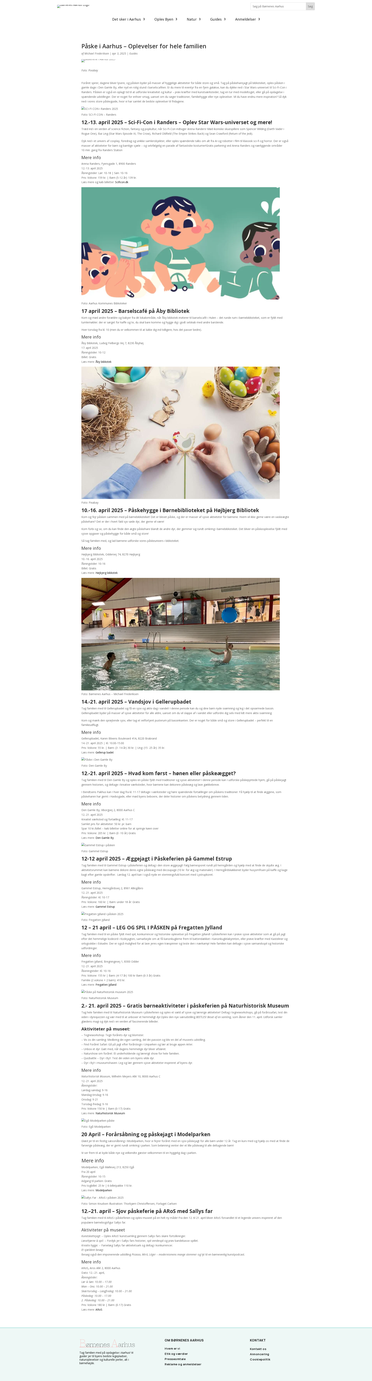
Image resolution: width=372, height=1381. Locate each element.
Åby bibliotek (103, 362)
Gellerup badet (105, 752)
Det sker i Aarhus (126, 20)
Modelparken (104, 1190)
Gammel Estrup (105, 906)
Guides (216, 20)
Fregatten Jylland (106, 984)
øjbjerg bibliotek (107, 573)
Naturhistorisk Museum (110, 1113)
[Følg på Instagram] (87, 1370)
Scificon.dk (121, 182)
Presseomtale (175, 1359)
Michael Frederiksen (96, 53)
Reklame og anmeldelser (183, 1364)
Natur (192, 20)
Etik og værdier (176, 1354)
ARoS (99, 1309)
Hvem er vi (172, 1348)
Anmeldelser (245, 20)
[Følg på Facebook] (80, 1370)
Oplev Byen (163, 20)
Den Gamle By (105, 838)
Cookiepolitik (260, 1359)
